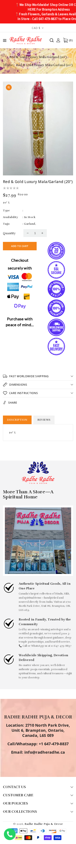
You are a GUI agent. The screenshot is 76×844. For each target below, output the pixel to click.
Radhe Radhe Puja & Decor (44, 824)
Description (17, 419)
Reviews (43, 419)
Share (12, 402)
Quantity (9, 233)
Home (8, 65)
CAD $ (36, 28)
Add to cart (19, 246)
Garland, (30, 223)
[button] (4, 41)
